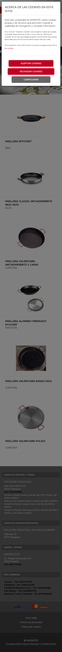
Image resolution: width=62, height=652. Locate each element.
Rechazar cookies (31, 71)
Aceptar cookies (31, 63)
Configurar (31, 79)
